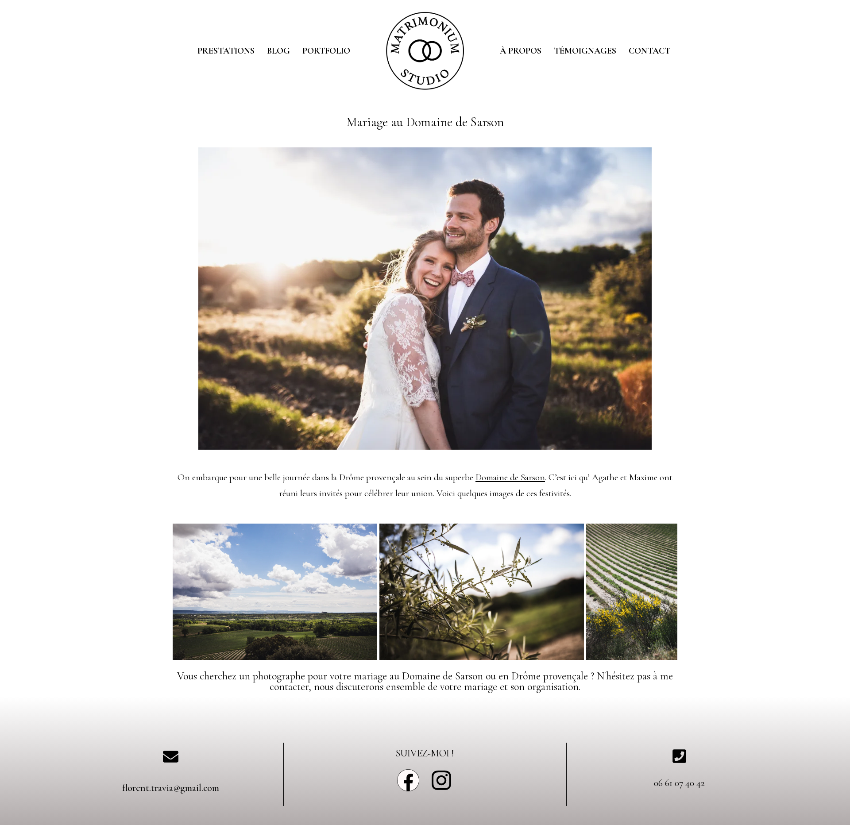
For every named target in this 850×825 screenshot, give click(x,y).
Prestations (226, 51)
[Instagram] (441, 780)
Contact (649, 51)
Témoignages (585, 51)
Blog (278, 51)
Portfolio (326, 51)
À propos (520, 51)
